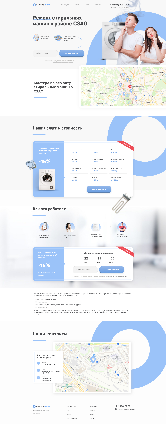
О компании (93, 406)
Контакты (98, 5)
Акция (69, 414)
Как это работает (72, 418)
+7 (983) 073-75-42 (120, 4)
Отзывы (92, 414)
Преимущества (65, 5)
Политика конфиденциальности (41, 410)
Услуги (77, 5)
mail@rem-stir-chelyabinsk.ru (120, 7)
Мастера (92, 410)
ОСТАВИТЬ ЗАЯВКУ (72, 53)
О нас (87, 5)
